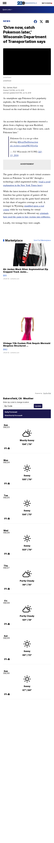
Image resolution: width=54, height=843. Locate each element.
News (6, 21)
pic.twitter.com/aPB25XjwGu (24, 145)
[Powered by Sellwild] (47, 393)
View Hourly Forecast (13, 415)
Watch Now (46, 3)
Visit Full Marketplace (42, 240)
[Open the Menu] (4, 3)
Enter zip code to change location (16, 402)
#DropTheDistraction (28, 141)
